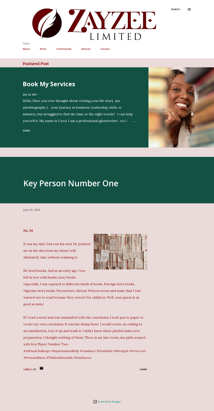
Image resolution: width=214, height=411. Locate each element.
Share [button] (26, 130)
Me (34, 369)
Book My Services (49, 84)
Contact (105, 48)
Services (85, 48)
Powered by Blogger (109, 401)
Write (43, 48)
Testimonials (63, 48)
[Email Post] (41, 369)
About (26, 48)
